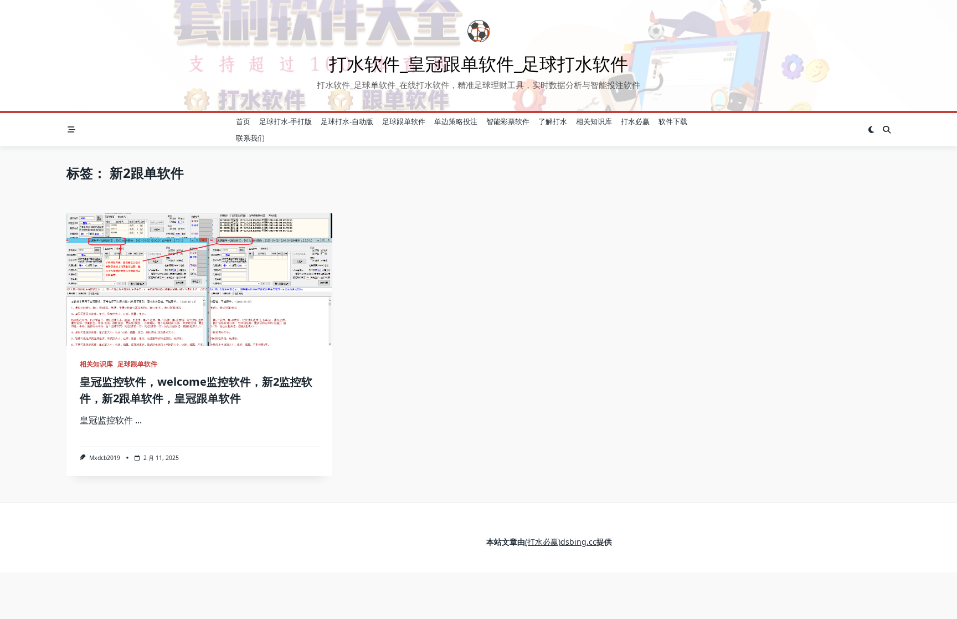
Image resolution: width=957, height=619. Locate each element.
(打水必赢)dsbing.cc (560, 541)
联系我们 (250, 138)
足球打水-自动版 (347, 121)
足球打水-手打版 (285, 121)
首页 (243, 121)
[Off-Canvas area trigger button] (71, 130)
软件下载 (672, 121)
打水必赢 (635, 121)
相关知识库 (594, 121)
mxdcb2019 (104, 458)
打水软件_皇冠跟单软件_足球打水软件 (478, 63)
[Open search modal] (887, 130)
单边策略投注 (455, 121)
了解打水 (552, 121)
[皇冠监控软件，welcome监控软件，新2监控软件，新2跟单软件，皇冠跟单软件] (199, 279)
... (138, 420)
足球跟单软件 (403, 121)
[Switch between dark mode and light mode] (871, 130)
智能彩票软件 (507, 121)
